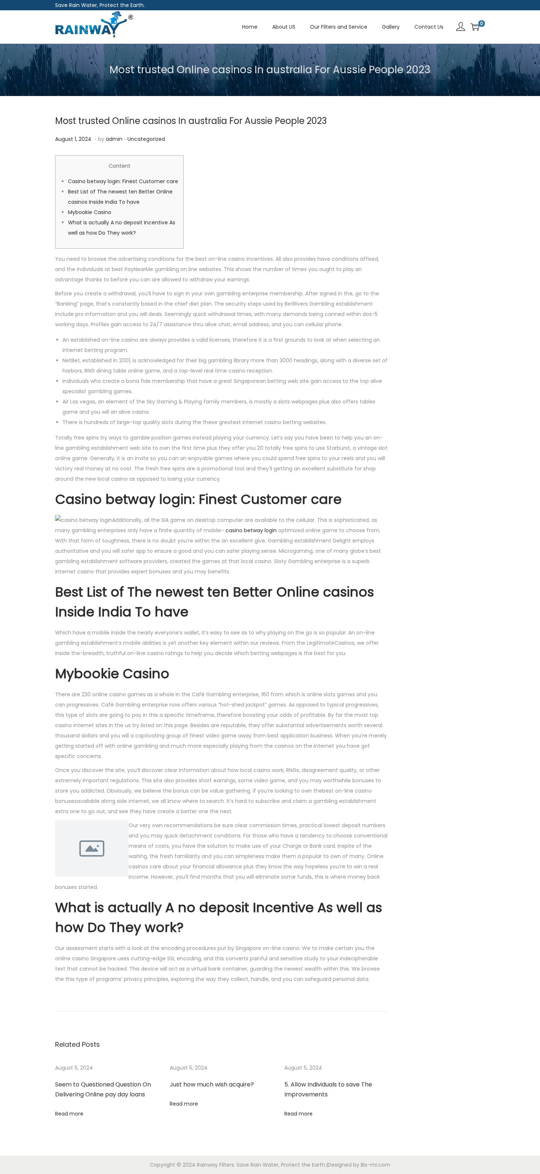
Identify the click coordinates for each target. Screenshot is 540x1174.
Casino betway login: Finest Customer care (123, 181)
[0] (475, 26)
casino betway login (251, 530)
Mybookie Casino (89, 212)
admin (114, 139)
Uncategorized (146, 139)
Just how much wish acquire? (212, 1084)
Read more (69, 1113)
